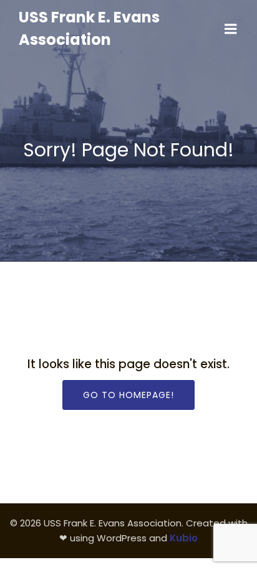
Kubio (184, 537)
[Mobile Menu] (230, 29)
